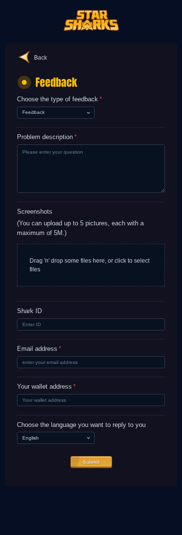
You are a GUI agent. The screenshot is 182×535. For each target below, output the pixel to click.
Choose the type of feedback (59, 99)
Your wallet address (46, 386)
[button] (91, 265)
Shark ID (29, 311)
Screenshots (34, 211)
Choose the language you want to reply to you (81, 425)
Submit (91, 462)
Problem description (47, 137)
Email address (39, 349)
